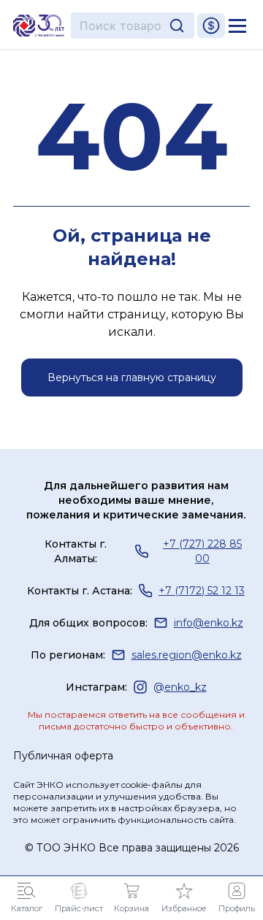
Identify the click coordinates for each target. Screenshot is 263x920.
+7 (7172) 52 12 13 (202, 590)
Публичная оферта (63, 755)
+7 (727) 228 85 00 (202, 551)
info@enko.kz (208, 622)
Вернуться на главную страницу (131, 377)
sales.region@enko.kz (187, 655)
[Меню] (237, 25)
